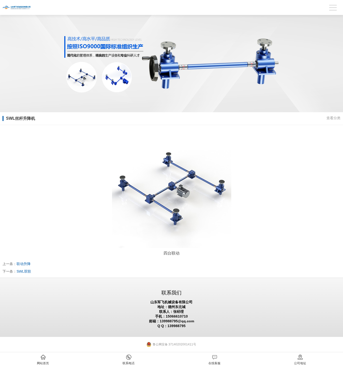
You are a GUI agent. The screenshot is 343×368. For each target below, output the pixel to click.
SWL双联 (24, 271)
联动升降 (24, 264)
